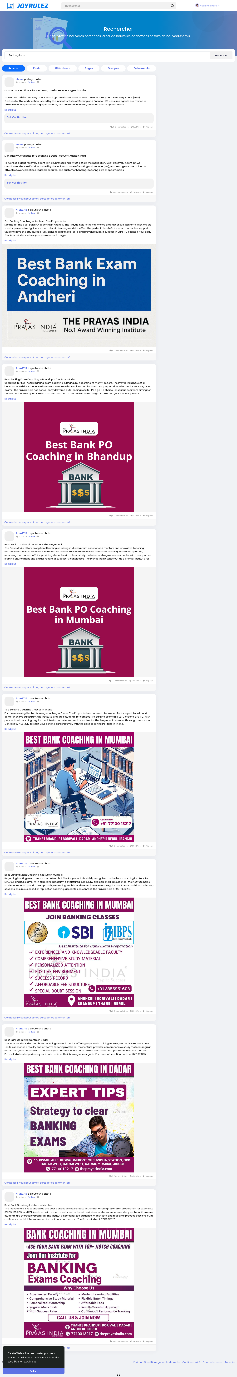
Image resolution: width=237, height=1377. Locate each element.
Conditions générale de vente (162, 1362)
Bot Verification (17, 117)
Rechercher (221, 55)
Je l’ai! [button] (33, 1371)
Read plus (10, 109)
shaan (20, 79)
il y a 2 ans (21, 536)
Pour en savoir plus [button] (25, 1361)
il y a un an (21, 82)
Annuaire (230, 1362)
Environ (137, 1362)
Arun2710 (21, 209)
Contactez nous (213, 1362)
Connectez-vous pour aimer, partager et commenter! (37, 133)
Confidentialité (191, 1362)
